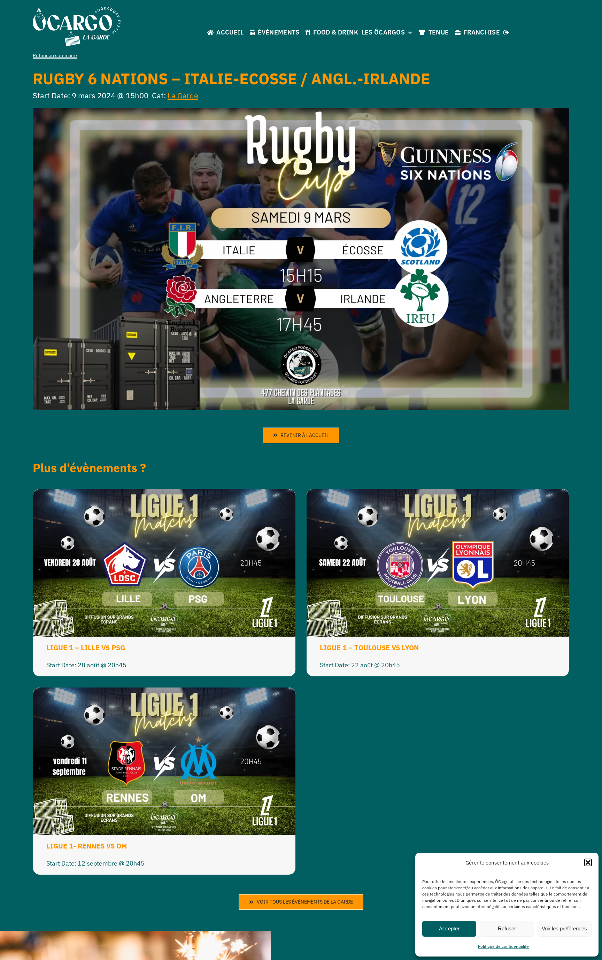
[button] (588, 862)
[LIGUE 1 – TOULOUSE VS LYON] (438, 494)
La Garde (183, 95)
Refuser (507, 928)
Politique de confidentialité (503, 946)
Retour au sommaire (55, 55)
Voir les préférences (564, 928)
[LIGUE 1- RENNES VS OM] (164, 693)
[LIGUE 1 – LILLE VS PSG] (164, 494)
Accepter (449, 928)
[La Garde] (77, 10)
